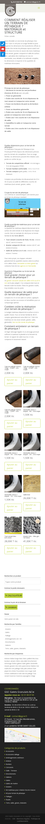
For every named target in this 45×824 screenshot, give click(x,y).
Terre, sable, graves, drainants (16, 803)
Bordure (9, 764)
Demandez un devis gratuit (26, 263)
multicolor (7, 668)
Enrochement (32, 661)
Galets (8, 780)
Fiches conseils (9, 36)
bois (37, 659)
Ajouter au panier (12, 381)
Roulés (8, 800)
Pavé (34, 668)
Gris (16, 666)
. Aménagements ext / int (13, 639)
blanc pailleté (27, 659)
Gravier (6, 666)
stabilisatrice (14, 674)
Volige (33, 676)
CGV (13, 819)
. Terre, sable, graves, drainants (15, 648)
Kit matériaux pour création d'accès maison (20, 790)
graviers (12, 666)
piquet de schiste (10, 671)
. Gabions (7, 645)
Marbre (33, 666)
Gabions (9, 777)
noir (13, 668)
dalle (25, 661)
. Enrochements (9, 642)
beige (17, 659)
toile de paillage (27, 674)
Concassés (9, 767)
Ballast (12, 659)
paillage (17, 668)
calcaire (12, 661)
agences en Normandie (28, 266)
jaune (24, 666)
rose (26, 671)
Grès (20, 666)
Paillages (9, 796)
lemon (28, 666)
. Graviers (7, 629)
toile (20, 674)
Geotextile (34, 663)
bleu (33, 659)
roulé (34, 671)
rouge (30, 671)
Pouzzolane (20, 671)
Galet (24, 663)
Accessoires (10, 751)
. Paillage (7, 636)
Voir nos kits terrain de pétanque (23, 322)
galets (28, 663)
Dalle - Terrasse (11, 771)
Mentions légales (23, 819)
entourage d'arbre (10, 663)
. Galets (7, 632)
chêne (18, 661)
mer (37, 666)
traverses (13, 676)
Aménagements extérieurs (15, 758)
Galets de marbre (12, 783)
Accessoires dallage (12, 754)
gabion (19, 663)
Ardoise (7, 659)
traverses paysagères (23, 676)
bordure (7, 661)
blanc (21, 659)
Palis (21, 668)
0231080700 (17, 2)
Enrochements (11, 774)
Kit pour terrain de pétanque (15, 793)
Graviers (9, 787)
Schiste (6, 674)
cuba (22, 661)
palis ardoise (28, 668)
